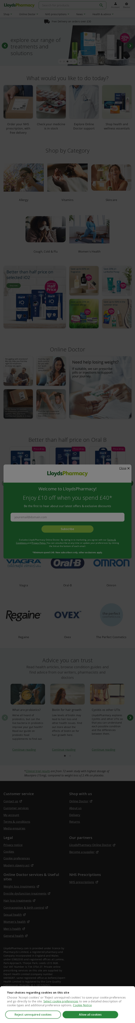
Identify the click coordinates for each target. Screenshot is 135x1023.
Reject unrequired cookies (33, 1014)
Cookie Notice (82, 1005)
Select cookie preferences (60, 1001)
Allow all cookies (90, 1014)
